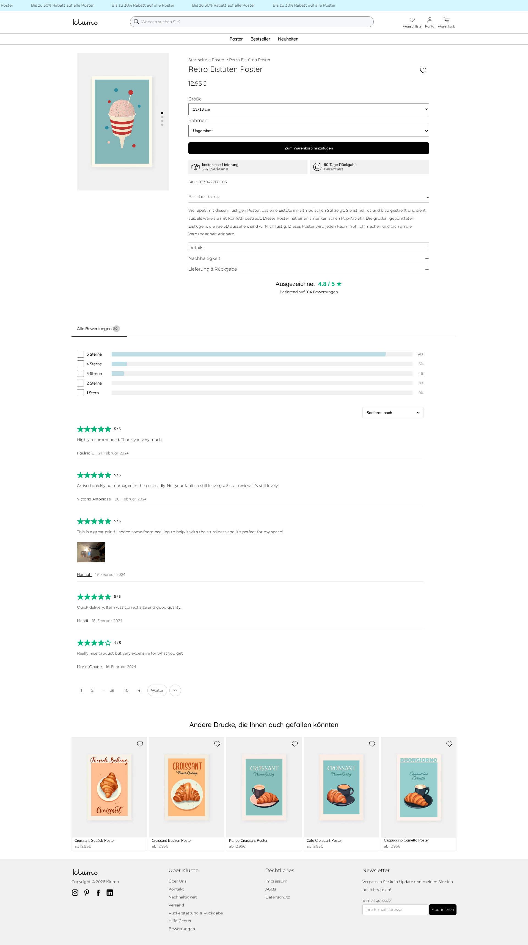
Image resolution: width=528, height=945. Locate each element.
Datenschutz (277, 897)
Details (195, 247)
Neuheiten (288, 39)
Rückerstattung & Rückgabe (196, 913)
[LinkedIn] (111, 892)
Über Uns (177, 881)
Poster (236, 39)
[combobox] (251, 22)
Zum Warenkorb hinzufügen (309, 148)
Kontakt (176, 889)
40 (125, 690)
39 (112, 690)
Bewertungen (182, 928)
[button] (162, 113)
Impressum (276, 881)
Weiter (157, 690)
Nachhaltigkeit (204, 258)
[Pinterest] (88, 892)
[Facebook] (100, 892)
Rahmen (198, 120)
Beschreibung (204, 196)
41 (140, 690)
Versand (176, 905)
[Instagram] (77, 892)
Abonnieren (443, 909)
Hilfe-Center (180, 920)
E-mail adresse (376, 900)
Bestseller (260, 39)
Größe (195, 99)
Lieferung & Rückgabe (212, 269)
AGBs (270, 889)
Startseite (197, 59)
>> (175, 690)
